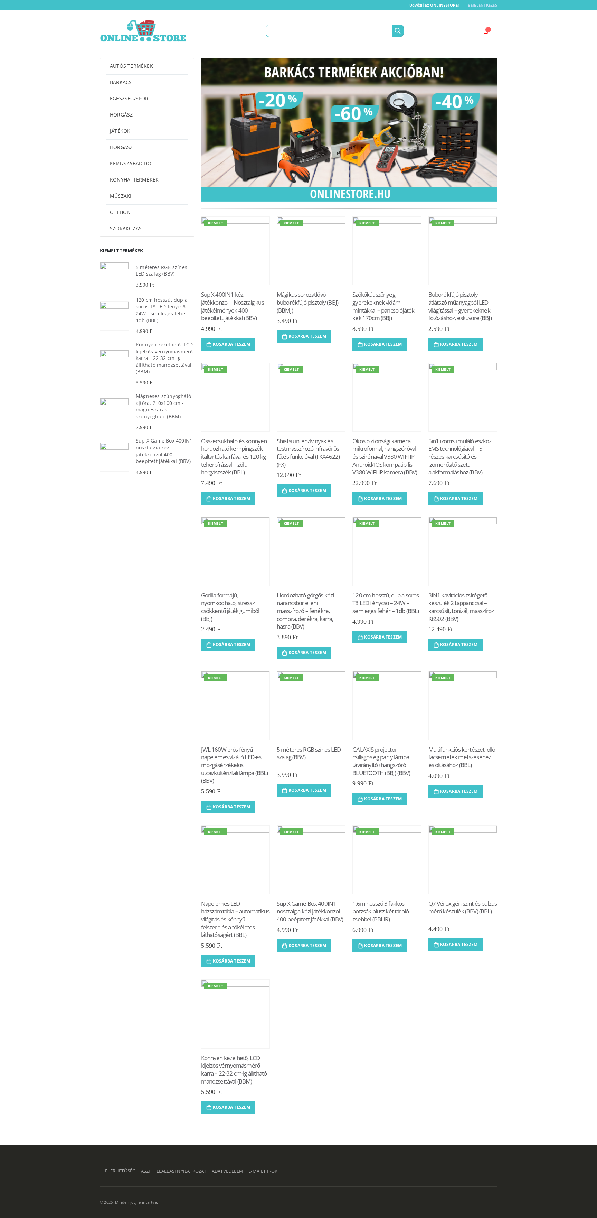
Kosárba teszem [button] (231, 344)
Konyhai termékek (134, 179)
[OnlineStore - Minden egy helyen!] (143, 31)
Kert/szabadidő (130, 163)
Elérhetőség (120, 1171)
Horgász (121, 114)
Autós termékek (131, 66)
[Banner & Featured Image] (349, 130)
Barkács (121, 82)
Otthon (120, 212)
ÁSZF (146, 1171)
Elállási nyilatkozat (182, 1171)
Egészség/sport (130, 98)
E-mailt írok (262, 1171)
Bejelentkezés (482, 5)
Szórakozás (126, 228)
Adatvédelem (227, 1171)
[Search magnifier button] (398, 31)
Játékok (120, 131)
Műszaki (120, 196)
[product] (114, 276)
